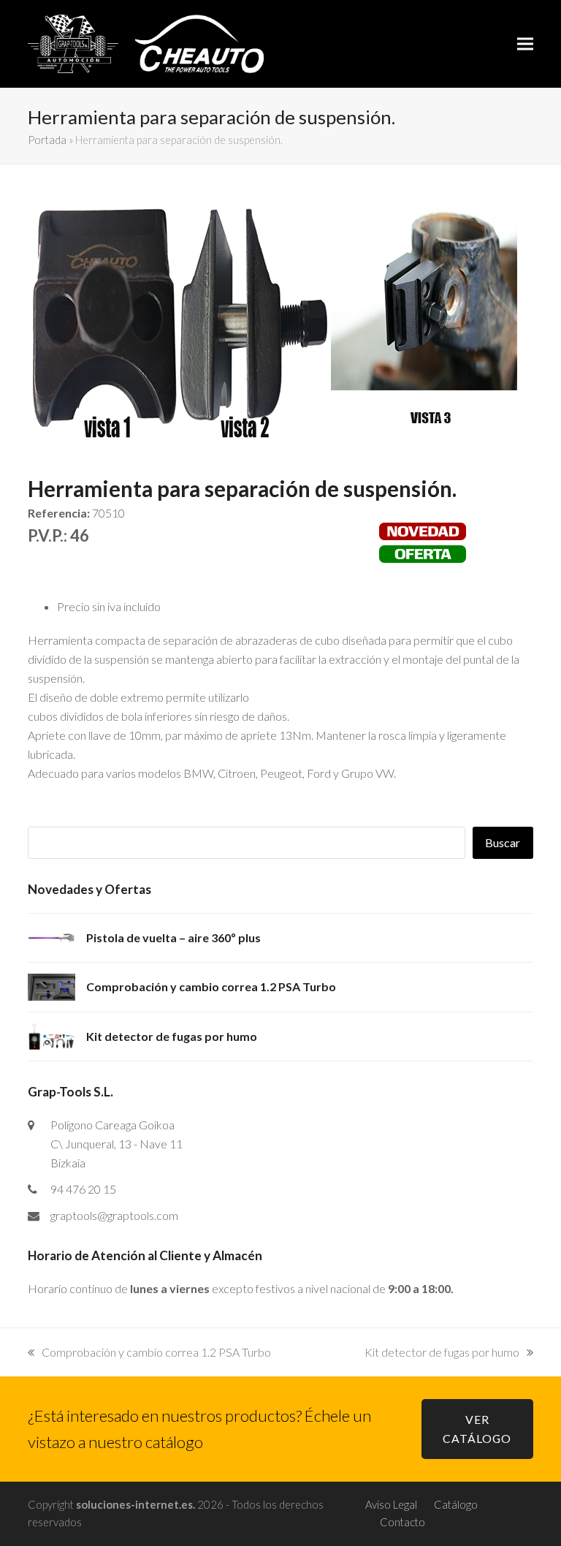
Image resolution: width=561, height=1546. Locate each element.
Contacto (402, 1521)
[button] (525, 43)
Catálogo (456, 1504)
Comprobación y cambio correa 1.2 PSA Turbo (156, 1352)
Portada (47, 139)
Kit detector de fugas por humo (442, 1352)
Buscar (502, 842)
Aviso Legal (391, 1504)
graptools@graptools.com (114, 1215)
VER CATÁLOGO (477, 1428)
